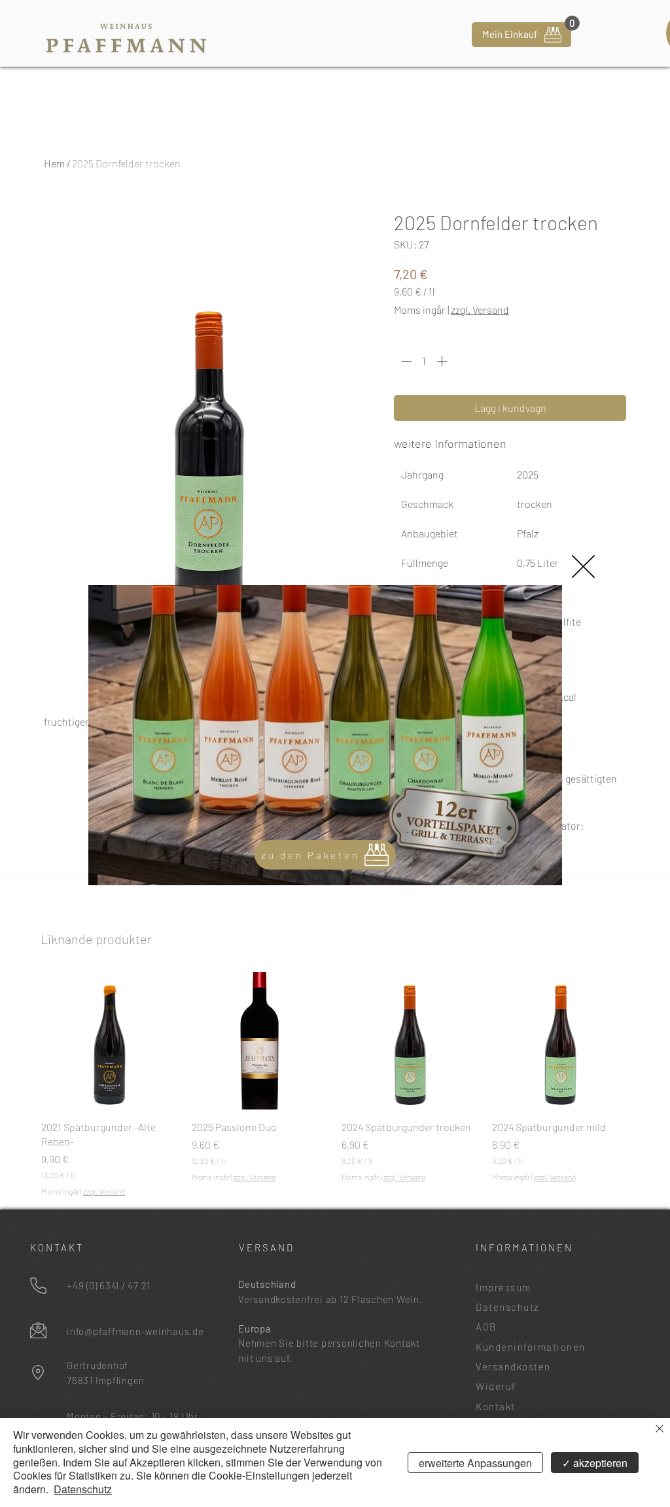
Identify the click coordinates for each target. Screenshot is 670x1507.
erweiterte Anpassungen (475, 1462)
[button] (583, 566)
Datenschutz (83, 1489)
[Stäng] (659, 1429)
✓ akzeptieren (594, 1462)
